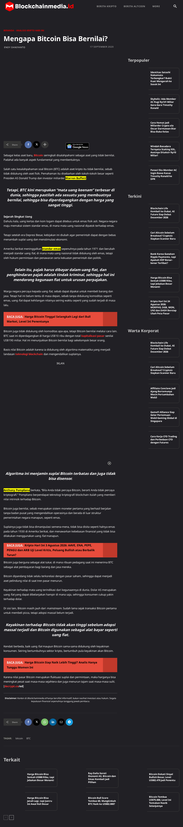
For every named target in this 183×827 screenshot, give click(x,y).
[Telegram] (69, 722)
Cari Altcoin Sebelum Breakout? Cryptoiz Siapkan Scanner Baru (162, 235)
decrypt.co (11, 686)
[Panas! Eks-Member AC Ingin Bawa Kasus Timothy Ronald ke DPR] (138, 174)
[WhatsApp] (44, 722)
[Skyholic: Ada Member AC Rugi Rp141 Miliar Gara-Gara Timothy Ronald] (138, 103)
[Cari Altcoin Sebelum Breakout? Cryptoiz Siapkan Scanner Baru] (138, 236)
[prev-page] (6, 817)
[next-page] (11, 817)
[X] (36, 144)
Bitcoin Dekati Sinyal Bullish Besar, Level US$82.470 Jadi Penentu (162, 777)
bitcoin (19, 738)
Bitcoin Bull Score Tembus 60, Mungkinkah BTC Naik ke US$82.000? (102, 801)
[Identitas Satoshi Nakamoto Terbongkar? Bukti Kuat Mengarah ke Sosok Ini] (138, 76)
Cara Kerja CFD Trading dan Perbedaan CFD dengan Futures (163, 439)
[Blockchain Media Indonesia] (39, 6)
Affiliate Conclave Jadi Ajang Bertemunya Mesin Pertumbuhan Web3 (163, 393)
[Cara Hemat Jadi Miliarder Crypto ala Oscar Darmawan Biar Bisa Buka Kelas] (138, 127)
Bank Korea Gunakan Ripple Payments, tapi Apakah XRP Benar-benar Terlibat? (163, 258)
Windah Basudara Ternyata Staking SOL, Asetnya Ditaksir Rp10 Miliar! (163, 151)
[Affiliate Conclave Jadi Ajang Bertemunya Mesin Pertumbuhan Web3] (138, 392)
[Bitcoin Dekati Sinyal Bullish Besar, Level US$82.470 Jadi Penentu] (136, 778)
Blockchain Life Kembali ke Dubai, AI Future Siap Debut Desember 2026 (162, 213)
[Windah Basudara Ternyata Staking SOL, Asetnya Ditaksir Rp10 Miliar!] (138, 150)
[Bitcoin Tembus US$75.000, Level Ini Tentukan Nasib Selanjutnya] (136, 801)
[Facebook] (28, 144)
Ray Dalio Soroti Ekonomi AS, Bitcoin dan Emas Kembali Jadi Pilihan (102, 778)
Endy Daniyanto (14, 47)
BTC (28, 738)
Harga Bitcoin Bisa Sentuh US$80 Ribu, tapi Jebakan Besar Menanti (161, 282)
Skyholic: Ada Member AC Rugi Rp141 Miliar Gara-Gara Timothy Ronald (163, 103)
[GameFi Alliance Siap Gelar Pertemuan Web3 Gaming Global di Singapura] (138, 416)
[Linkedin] (52, 722)
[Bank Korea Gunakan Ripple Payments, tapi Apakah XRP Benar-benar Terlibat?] (138, 258)
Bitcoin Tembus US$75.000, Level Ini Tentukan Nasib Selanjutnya (160, 801)
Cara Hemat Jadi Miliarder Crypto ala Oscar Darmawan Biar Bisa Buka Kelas (163, 127)
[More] (45, 144)
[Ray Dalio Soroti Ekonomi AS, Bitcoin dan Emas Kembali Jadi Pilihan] (75, 778)
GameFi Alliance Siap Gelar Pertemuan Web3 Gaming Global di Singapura (163, 416)
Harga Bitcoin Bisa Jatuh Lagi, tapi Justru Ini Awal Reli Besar (39, 801)
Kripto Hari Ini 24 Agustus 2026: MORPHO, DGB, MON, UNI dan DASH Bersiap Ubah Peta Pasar (163, 307)
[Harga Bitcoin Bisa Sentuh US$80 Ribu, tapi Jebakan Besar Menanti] (138, 282)
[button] (175, 6)
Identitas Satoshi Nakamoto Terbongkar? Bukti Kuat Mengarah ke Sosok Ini (161, 78)
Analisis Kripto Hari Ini (30, 30)
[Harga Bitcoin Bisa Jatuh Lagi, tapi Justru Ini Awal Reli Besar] (14, 801)
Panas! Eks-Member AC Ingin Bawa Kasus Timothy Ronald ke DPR (163, 174)
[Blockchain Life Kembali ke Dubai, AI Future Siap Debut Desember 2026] (138, 212)
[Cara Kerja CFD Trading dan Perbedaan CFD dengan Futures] (138, 440)
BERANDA (9, 30)
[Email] (61, 722)
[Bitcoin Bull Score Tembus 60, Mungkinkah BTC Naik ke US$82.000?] (75, 801)
